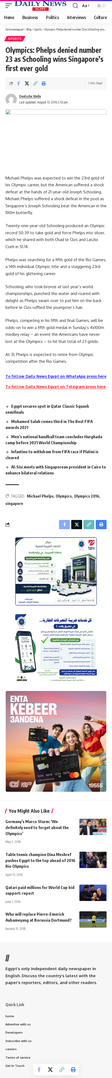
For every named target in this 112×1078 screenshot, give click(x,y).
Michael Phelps (40, 496)
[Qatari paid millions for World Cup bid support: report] (93, 893)
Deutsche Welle (30, 96)
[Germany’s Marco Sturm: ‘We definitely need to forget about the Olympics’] (93, 827)
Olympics (64, 496)
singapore (14, 503)
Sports (14, 38)
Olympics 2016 (86, 496)
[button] (10, 6)
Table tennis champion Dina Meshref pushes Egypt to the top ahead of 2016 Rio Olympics (40, 860)
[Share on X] (27, 83)
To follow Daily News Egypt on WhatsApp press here (55, 376)
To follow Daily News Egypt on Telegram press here (55, 386)
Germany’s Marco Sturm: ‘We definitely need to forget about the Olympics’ (37, 827)
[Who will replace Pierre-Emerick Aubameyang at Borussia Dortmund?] (93, 919)
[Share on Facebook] (18, 83)
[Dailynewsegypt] (40, 6)
